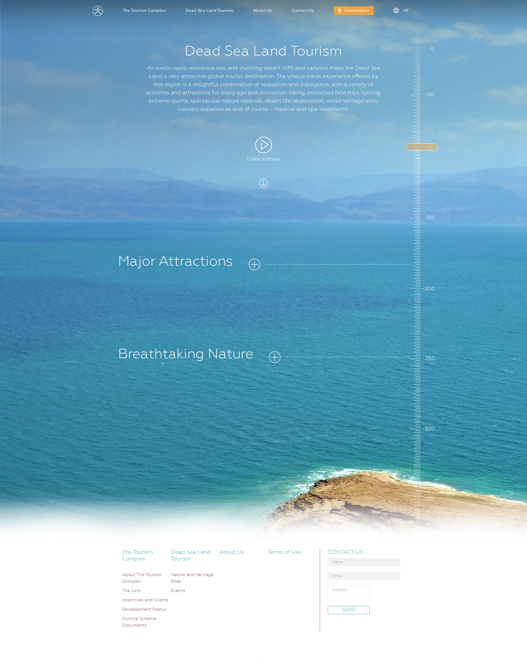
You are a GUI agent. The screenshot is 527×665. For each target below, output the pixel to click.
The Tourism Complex (144, 11)
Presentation (357, 11)
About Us (262, 11)
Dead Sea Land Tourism (209, 11)
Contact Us (303, 11)
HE (405, 11)
